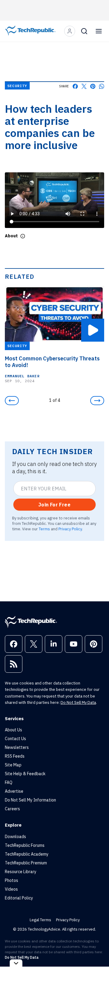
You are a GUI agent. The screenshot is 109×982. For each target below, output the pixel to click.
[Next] (97, 400)
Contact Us (15, 738)
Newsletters (17, 747)
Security (17, 85)
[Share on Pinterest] (92, 86)
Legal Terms (40, 919)
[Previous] (12, 400)
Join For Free (54, 505)
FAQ (8, 782)
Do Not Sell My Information (30, 800)
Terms (44, 528)
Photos (11, 880)
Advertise (14, 791)
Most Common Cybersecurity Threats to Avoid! (52, 362)
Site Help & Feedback (25, 773)
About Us (13, 730)
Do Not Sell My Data (78, 702)
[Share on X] (84, 86)
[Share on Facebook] (75, 86)
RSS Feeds (15, 756)
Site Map (13, 765)
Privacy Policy (70, 528)
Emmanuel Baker (22, 376)
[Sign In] (69, 31)
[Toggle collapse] (16, 963)
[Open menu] (98, 31)
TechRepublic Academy (26, 854)
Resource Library (20, 871)
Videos (11, 889)
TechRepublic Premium (26, 863)
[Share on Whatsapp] (101, 86)
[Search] (84, 31)
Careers (12, 808)
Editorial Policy (19, 898)
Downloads (15, 836)
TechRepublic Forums (25, 845)
